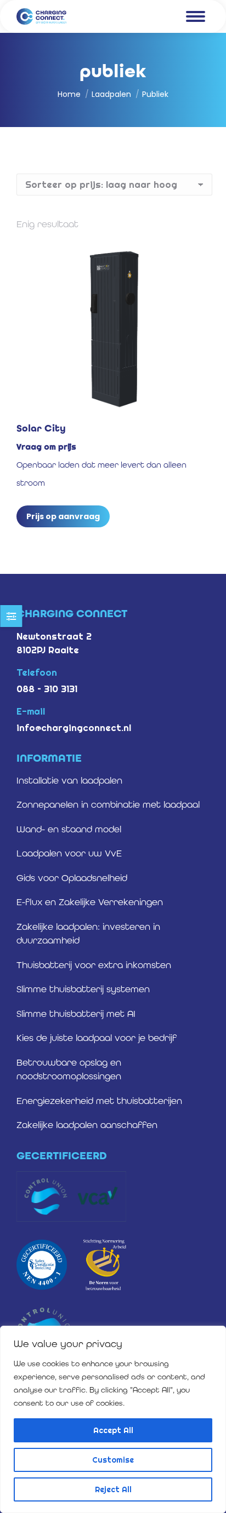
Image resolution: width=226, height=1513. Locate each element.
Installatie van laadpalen (69, 780)
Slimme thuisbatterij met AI (75, 1013)
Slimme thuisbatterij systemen (83, 988)
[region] (113, 1419)
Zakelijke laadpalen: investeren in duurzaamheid (88, 933)
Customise (113, 1460)
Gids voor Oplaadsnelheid (71, 877)
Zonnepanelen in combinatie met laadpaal (108, 804)
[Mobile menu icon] (196, 16)
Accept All (113, 1430)
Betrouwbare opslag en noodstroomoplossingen (68, 1069)
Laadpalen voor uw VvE (69, 853)
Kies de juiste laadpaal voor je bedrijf (96, 1037)
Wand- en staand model (68, 829)
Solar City (41, 428)
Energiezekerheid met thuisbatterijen (99, 1100)
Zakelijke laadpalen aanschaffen (86, 1124)
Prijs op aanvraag (63, 516)
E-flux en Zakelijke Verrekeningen (89, 901)
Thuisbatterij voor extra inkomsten (93, 964)
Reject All (113, 1489)
